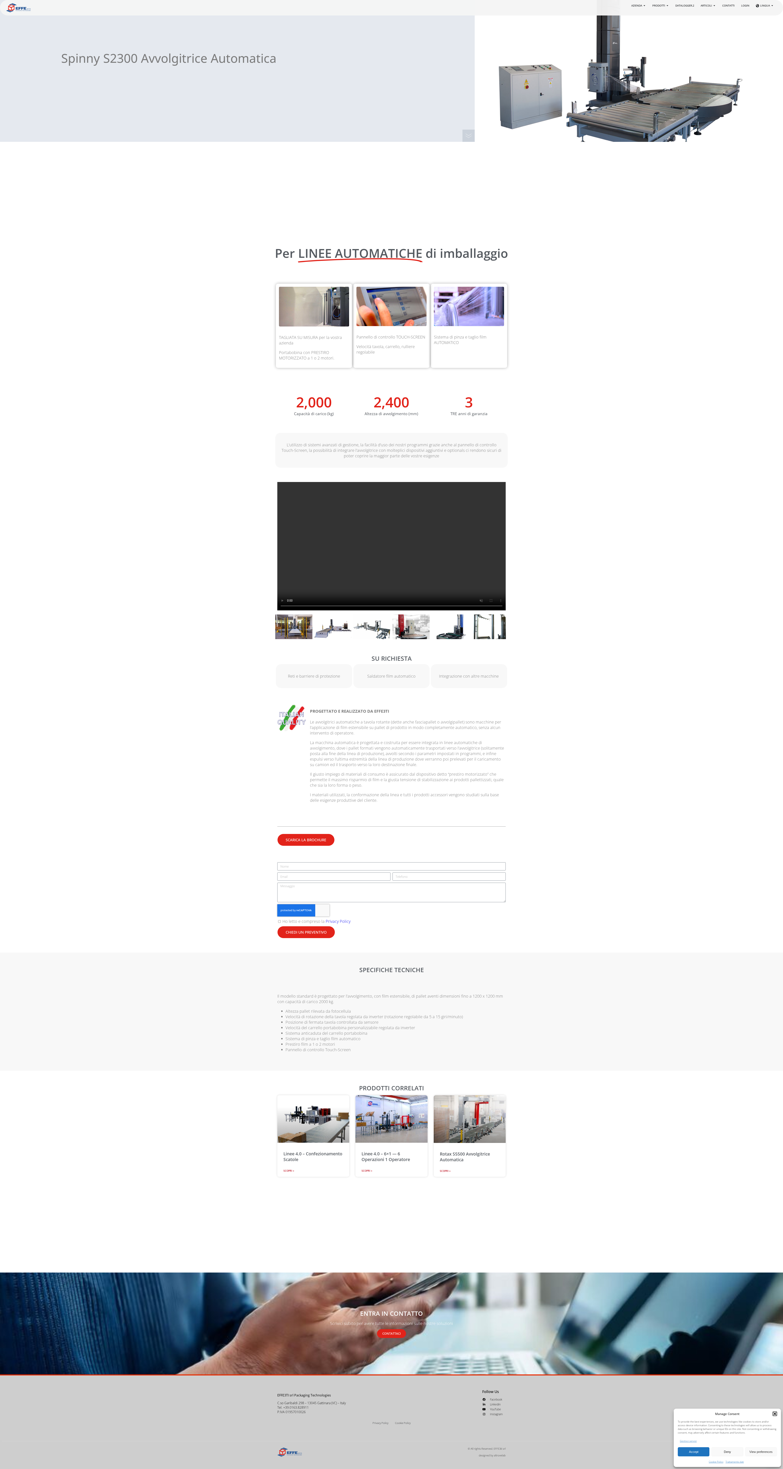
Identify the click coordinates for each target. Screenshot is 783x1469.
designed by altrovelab (492, 1455)
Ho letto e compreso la (316, 921)
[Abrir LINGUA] (772, 6)
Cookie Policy (716, 1461)
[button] (775, 1414)
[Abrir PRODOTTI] (667, 6)
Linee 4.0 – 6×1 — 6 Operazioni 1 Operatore (386, 1156)
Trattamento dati (734, 1461)
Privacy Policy (338, 921)
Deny (727, 1452)
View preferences (761, 1452)
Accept (693, 1452)
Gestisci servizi (688, 1441)
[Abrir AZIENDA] (644, 6)
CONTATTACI (391, 1333)
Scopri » (288, 1170)
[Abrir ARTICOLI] (714, 6)
